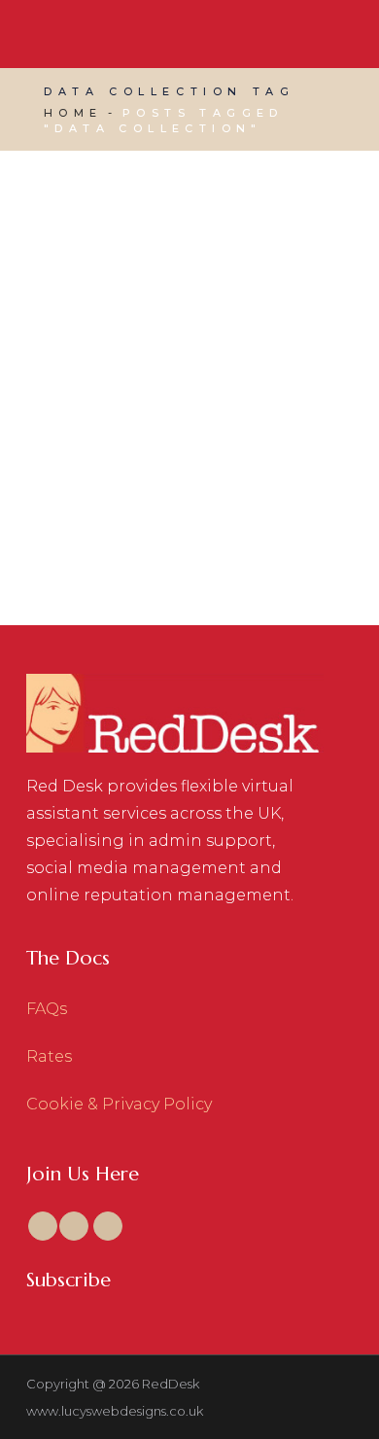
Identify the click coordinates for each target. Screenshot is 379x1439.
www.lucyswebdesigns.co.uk (114, 1411)
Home (73, 113)
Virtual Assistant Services (192, 418)
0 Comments (268, 444)
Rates (49, 1056)
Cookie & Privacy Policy (119, 1104)
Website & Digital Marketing (149, 444)
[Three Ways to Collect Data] (189, 279)
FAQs (46, 1009)
